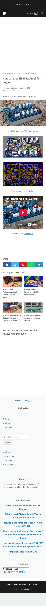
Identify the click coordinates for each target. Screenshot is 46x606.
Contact (8, 427)
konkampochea (26, 589)
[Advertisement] (23, 45)
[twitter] (15, 264)
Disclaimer (9, 456)
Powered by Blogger (23, 400)
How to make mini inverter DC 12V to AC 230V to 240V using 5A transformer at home (23, 534)
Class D (36, 584)
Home (7, 419)
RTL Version (10, 465)
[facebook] (7, 264)
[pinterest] (23, 264)
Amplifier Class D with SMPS (23, 551)
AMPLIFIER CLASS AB (22, 584)
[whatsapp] (31, 264)
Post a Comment (9, 91)
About (7, 423)
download (28, 233)
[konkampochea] (23, 5)
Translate (22, 572)
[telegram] (39, 264)
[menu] (6, 13)
